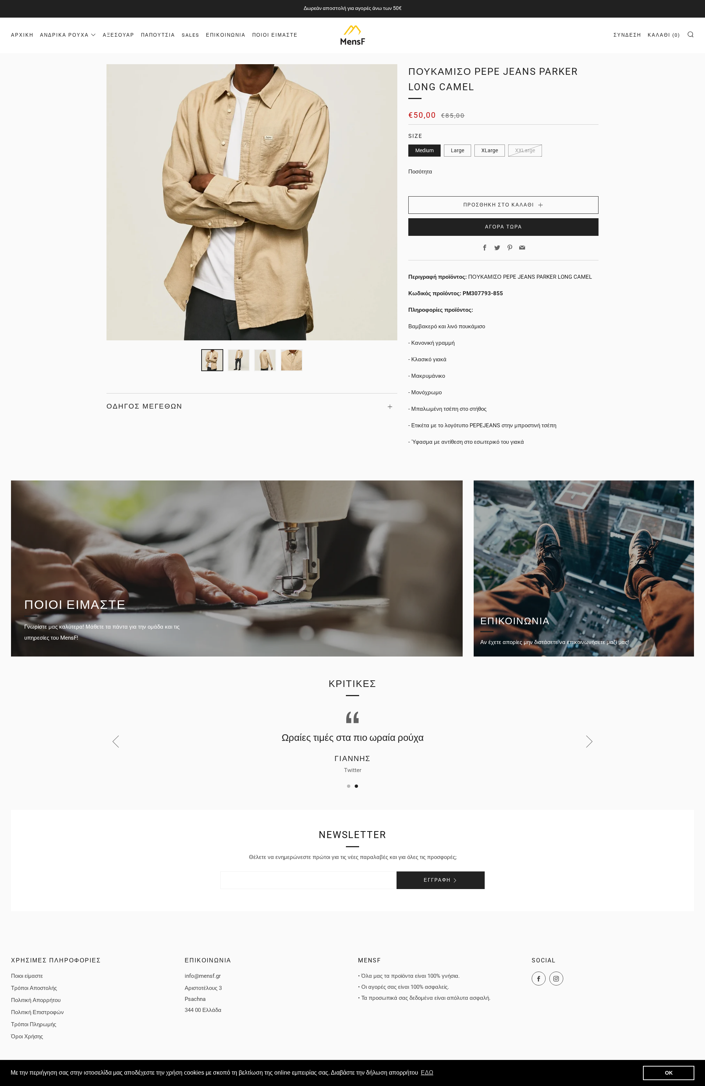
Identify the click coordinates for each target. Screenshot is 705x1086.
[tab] (212, 360)
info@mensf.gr (203, 976)
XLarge (489, 150)
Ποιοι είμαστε (275, 35)
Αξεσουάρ (118, 35)
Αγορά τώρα (503, 227)
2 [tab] (356, 786)
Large (457, 150)
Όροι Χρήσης (27, 1036)
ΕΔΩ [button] (427, 1072)
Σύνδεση (627, 35)
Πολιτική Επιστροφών (37, 1012)
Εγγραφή (437, 880)
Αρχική (22, 35)
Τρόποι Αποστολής (34, 988)
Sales (190, 35)
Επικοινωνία (226, 35)
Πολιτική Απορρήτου (36, 1000)
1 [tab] (348, 786)
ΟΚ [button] (669, 1073)
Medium (424, 150)
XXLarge (525, 150)
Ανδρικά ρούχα (64, 35)
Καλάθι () (664, 35)
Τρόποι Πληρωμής (33, 1024)
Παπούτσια (158, 35)
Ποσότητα (420, 171)
